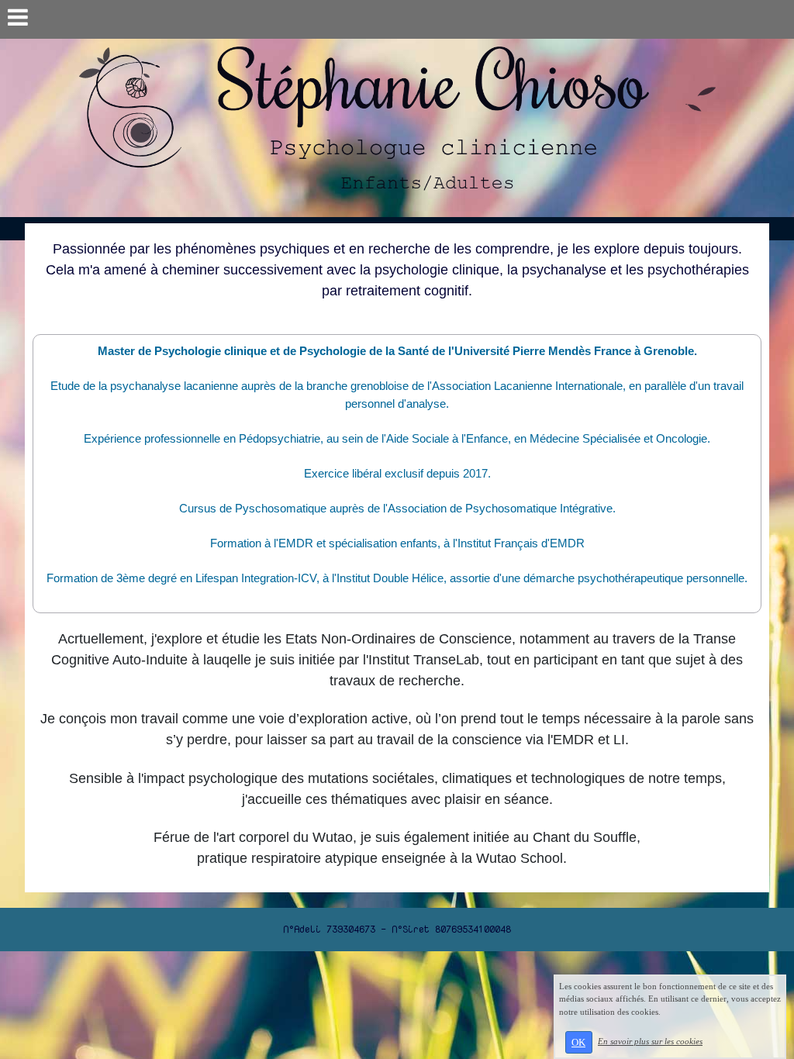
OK (578, 1042)
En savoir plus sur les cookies (650, 1041)
